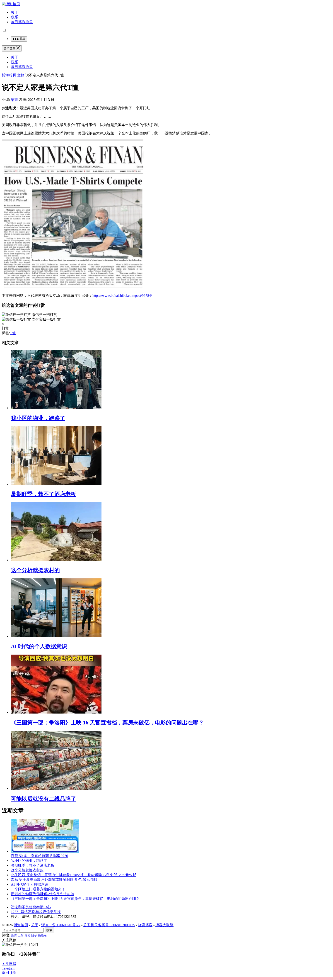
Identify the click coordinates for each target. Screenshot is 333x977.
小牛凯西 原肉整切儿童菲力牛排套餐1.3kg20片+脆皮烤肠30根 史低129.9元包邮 (73, 875)
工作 (21, 935)
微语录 (42, 935)
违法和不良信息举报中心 (31, 907)
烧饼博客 (145, 925)
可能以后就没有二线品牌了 (43, 799)
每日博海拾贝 (22, 22)
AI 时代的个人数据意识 (39, 646)
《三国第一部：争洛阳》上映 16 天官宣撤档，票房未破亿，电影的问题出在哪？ (107, 723)
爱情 (14, 935)
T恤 (13, 333)
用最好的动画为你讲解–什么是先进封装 (42, 894)
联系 (14, 17)
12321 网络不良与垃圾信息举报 (36, 912)
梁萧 (15, 100)
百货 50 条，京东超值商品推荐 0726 (39, 856)
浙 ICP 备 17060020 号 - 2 (60, 925)
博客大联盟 (164, 925)
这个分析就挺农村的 (35, 570)
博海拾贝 (9, 75)
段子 (34, 935)
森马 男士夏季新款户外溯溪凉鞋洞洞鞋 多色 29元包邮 (54, 880)
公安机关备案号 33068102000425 (109, 925)
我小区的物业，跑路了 (38, 418)
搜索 (49, 930)
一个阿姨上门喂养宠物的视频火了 (38, 889)
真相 (27, 935)
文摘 (20, 75)
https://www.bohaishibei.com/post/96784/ (122, 295)
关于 (14, 12)
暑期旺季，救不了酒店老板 (43, 494)
